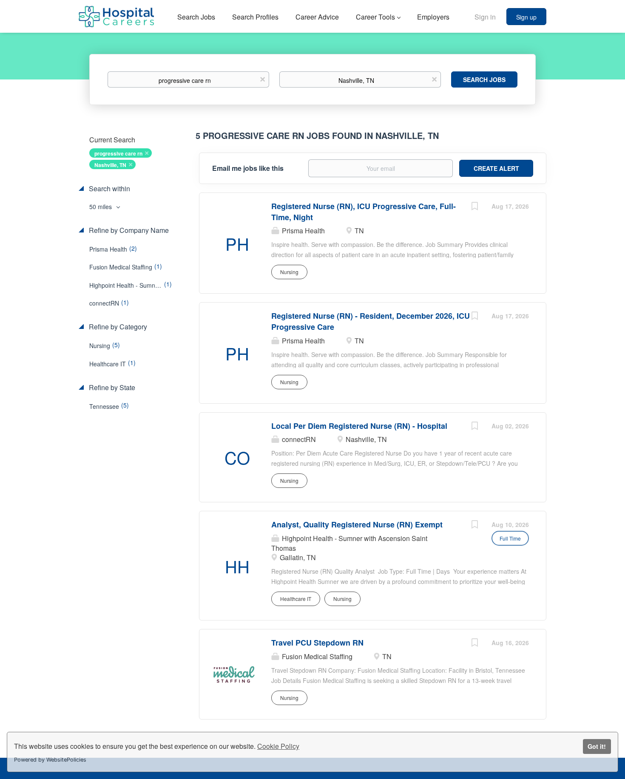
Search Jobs (484, 79)
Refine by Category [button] (117, 326)
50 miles (101, 206)
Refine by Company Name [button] (128, 230)
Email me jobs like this (248, 168)
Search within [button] (108, 188)
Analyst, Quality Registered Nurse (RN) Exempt (357, 524)
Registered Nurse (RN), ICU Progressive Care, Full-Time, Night (363, 212)
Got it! (597, 746)
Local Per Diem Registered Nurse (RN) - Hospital (359, 425)
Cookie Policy (278, 746)
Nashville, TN (110, 165)
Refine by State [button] (111, 387)
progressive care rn (118, 153)
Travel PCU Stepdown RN (317, 642)
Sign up (526, 17)
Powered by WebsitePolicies (50, 759)
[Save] (474, 207)
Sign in (485, 17)
